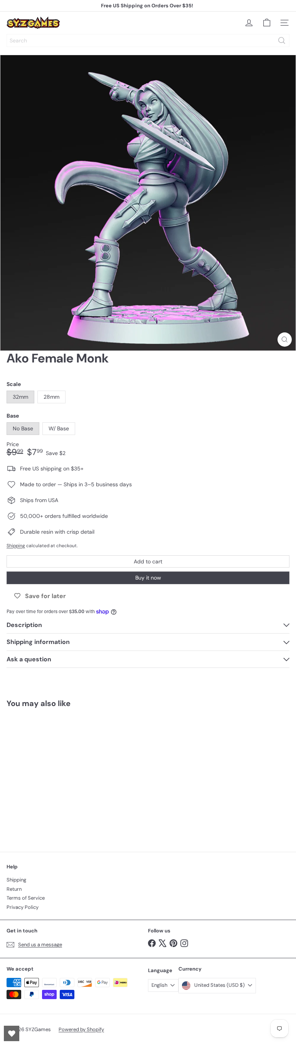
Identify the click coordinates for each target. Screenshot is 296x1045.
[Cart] (267, 23)
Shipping (16, 546)
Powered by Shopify (81, 1029)
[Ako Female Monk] (54, 775)
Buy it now (148, 577)
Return (14, 889)
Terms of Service (26, 898)
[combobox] (148, 40)
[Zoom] (285, 339)
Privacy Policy (23, 907)
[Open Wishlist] (11, 1033)
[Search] (281, 40)
